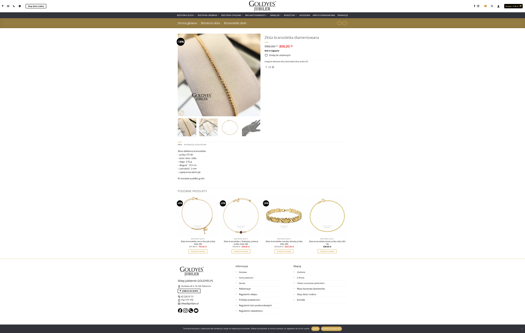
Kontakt (301, 299)
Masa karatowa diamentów (311, 288)
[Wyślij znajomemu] (270, 67)
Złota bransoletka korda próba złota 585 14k (327, 242)
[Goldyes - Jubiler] (262, 6)
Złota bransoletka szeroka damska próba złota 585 (284, 242)
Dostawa (243, 272)
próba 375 (304, 61)
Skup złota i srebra (306, 294)
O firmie (300, 277)
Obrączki (275, 15)
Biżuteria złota (185, 15)
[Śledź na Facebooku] (474, 6)
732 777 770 (187, 299)
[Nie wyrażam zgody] (521, 329)
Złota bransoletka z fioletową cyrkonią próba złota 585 (241, 242)
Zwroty (242, 283)
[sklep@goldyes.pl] (8, 6)
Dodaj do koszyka (198, 251)
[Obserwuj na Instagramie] (478, 6)
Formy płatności (246, 277)
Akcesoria (304, 15)
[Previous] (182, 75)
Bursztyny (289, 15)
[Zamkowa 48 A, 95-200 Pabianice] (3, 6)
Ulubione (301, 272)
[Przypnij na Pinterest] (273, 67)
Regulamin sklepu (248, 294)
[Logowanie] (498, 6)
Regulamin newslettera (251, 310)
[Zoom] (181, 113)
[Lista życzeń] (485, 6)
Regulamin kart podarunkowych (255, 305)
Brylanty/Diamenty (255, 15)
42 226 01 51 (187, 296)
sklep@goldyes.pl (189, 303)
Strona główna (187, 23)
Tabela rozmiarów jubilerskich (311, 283)
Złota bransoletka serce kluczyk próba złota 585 (198, 242)
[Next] (255, 75)
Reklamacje (245, 288)
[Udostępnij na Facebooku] (266, 67)
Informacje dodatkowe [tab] (195, 144)
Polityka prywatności (249, 299)
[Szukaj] (492, 6)
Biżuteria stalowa (231, 15)
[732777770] (20, 6)
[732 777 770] (14, 6)
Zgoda (315, 329)
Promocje (343, 15)
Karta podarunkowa (324, 15)
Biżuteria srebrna (207, 15)
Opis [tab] (180, 144)
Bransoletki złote (235, 23)
